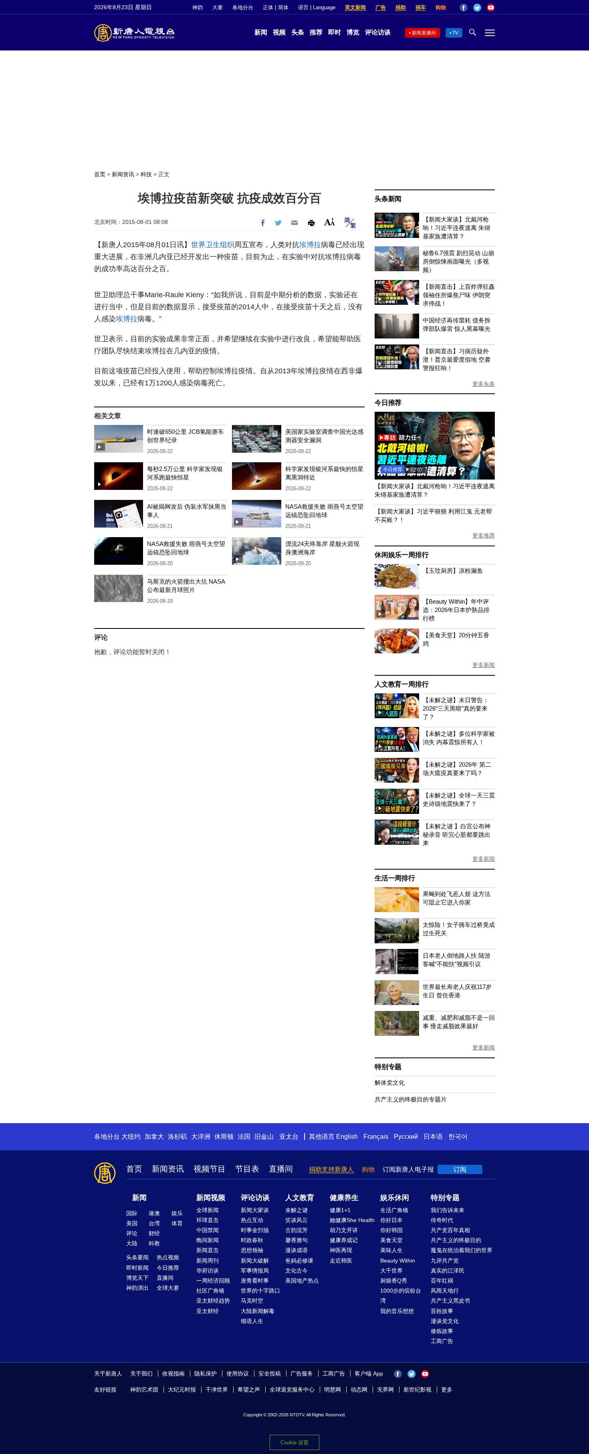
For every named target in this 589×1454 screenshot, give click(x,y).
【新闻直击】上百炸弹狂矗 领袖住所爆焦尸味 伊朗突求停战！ (459, 295)
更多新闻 (483, 665)
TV (455, 33)
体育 (177, 1223)
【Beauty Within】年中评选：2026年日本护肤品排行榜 (456, 610)
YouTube (491, 8)
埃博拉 (310, 245)
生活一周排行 (395, 878)
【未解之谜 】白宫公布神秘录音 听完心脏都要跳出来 (456, 834)
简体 (283, 7)
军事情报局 (255, 1270)
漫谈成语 (296, 1250)
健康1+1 (340, 1210)
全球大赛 (168, 1288)
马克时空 (252, 1300)
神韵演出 (137, 1288)
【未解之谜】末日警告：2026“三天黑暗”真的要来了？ (456, 708)
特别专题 (388, 1067)
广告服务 (301, 1373)
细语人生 (252, 1321)
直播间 (281, 1168)
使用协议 (237, 1373)
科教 (154, 1243)
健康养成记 (344, 1240)
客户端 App (369, 1373)
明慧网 (332, 1389)
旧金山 (264, 1136)
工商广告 (442, 1341)
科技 (146, 174)
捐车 (421, 7)
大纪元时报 (182, 1389)
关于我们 (141, 1373)
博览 (353, 32)
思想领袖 (252, 1250)
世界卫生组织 (212, 245)
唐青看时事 (255, 1280)
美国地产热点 (302, 1280)
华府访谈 (207, 1270)
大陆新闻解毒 (257, 1311)
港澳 (154, 1213)
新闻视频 (210, 1198)
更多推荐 (483, 535)
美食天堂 (391, 1240)
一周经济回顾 (213, 1280)
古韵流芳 (296, 1230)
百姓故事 (442, 1311)
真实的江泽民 (447, 1270)
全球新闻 (207, 1210)
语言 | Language (316, 7)
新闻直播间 (424, 33)
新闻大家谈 (255, 1210)
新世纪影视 (417, 1389)
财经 (154, 1233)
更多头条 (483, 384)
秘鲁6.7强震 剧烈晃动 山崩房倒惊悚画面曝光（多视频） (458, 261)
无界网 (385, 1389)
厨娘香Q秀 (393, 1280)
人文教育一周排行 (401, 684)
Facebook (464, 8)
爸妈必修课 (299, 1260)
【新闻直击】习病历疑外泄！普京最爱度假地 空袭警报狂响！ (456, 359)
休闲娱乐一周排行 (401, 555)
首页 (99, 174)
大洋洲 (200, 1136)
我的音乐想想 (397, 1311)
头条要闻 (137, 1257)
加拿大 (154, 1136)
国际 (131, 1213)
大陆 (131, 1243)
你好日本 (391, 1220)
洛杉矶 (177, 1136)
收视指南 (173, 1373)
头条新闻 (388, 199)
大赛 (217, 7)
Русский (406, 1136)
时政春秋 (252, 1240)
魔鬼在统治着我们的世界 (461, 1250)
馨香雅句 (296, 1240)
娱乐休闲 (394, 1198)
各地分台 (242, 7)
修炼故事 (442, 1331)
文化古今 (296, 1270)
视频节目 (210, 1168)
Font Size (329, 221)
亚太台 (289, 1136)
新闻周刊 (207, 1260)
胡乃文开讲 (344, 1230)
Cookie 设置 (294, 1443)
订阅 (460, 1169)
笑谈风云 (296, 1220)
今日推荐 (388, 403)
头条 (297, 32)
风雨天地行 (445, 1290)
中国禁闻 (207, 1230)
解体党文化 (390, 1082)
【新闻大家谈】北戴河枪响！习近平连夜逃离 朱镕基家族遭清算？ (456, 228)
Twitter (477, 8)
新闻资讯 (123, 174)
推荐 (316, 32)
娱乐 (177, 1213)
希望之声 (249, 1389)
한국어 (458, 1136)
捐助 (400, 7)
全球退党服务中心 (292, 1389)
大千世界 (391, 1270)
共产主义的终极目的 (456, 1240)
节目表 (247, 1168)
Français (375, 1136)
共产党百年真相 (450, 1230)
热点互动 (252, 1220)
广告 (380, 7)
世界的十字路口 (260, 1290)
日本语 (433, 1136)
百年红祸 (442, 1280)
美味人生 (391, 1250)
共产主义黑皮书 (450, 1300)
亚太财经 (207, 1311)
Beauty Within (397, 1260)
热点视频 (168, 1257)
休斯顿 (224, 1136)
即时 (334, 32)
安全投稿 (269, 1373)
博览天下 (137, 1278)
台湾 (154, 1223)
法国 (244, 1136)
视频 (279, 32)
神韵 (197, 7)
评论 (131, 1233)
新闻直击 (207, 1250)
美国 (131, 1223)
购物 (441, 7)
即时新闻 (137, 1268)
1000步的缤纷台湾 (400, 1295)
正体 (268, 7)
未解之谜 (296, 1210)
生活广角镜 (394, 1210)
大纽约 (131, 1136)
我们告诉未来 (447, 1210)
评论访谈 (378, 32)
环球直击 (207, 1220)
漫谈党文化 (445, 1321)
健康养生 (344, 1198)
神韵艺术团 (144, 1389)
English (347, 1136)
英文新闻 (355, 7)
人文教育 (299, 1198)
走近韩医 (341, 1260)
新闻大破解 (255, 1260)
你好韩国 (391, 1230)
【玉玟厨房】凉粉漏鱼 (453, 570)
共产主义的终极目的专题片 (411, 1099)
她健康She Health (352, 1220)
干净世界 (217, 1389)
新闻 (260, 32)
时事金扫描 (255, 1230)
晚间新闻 (207, 1240)
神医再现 (341, 1250)
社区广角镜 (210, 1290)
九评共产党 (445, 1260)
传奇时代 (442, 1220)
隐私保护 (205, 1373)
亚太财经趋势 (213, 1300)
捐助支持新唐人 (331, 1169)
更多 (446, 1389)
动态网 (359, 1389)
